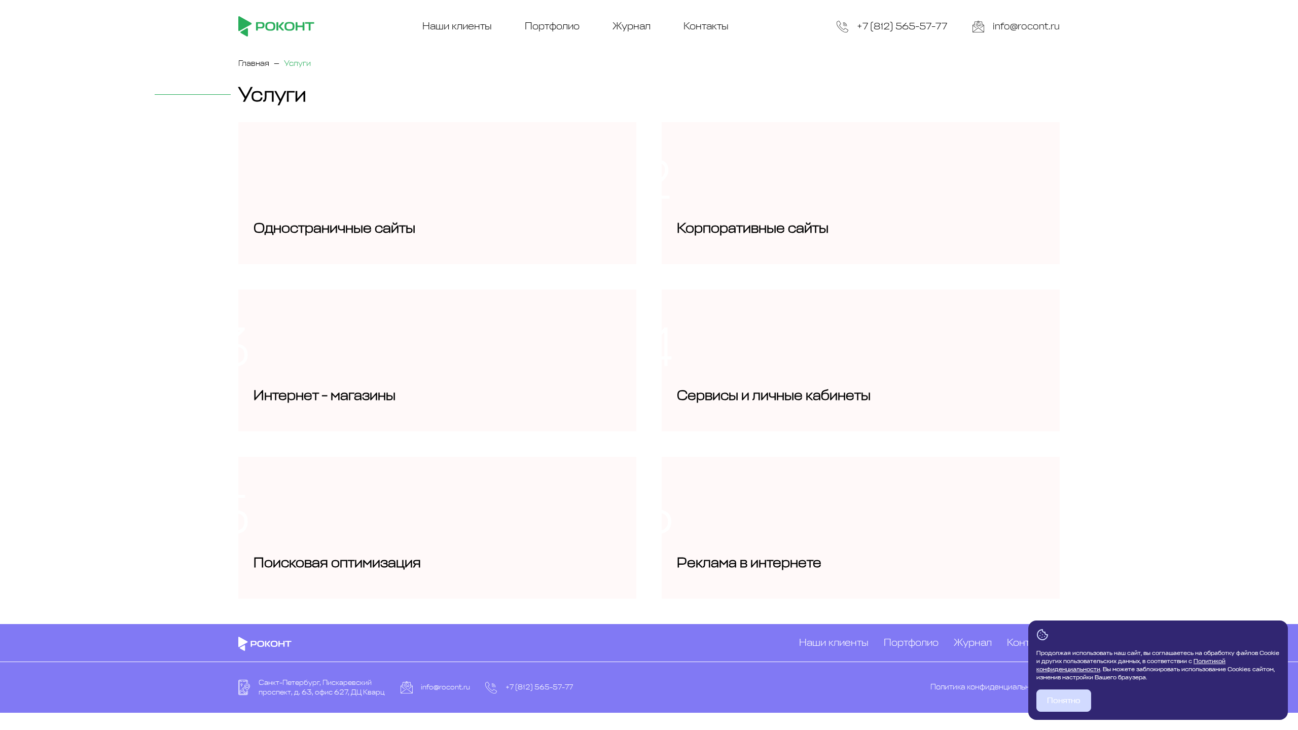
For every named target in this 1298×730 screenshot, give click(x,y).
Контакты (706, 26)
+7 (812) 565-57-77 (902, 26)
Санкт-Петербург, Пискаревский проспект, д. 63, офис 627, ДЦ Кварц (321, 687)
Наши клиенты (457, 26)
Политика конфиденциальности (988, 687)
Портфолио (552, 26)
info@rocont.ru (1026, 26)
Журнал (631, 26)
